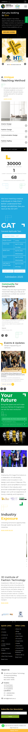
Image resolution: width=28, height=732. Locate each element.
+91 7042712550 (8, 685)
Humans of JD (20, 648)
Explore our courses (10, 149)
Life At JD (4, 638)
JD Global (18, 633)
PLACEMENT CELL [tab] (9, 422)
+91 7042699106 (8, 688)
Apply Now (14, 730)
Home (3, 629)
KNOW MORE (20, 271)
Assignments (19, 641)
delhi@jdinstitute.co (10, 698)
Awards (18, 643)
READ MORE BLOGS (7, 530)
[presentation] (2, 335)
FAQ (3, 641)
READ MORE (6, 384)
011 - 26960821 (8, 693)
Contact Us (5, 635)
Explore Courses (9, 32)
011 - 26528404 (8, 695)
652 (14, 693)
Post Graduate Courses (5, 649)
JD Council (19, 638)
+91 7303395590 (8, 687)
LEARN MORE (8, 99)
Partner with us (20, 654)
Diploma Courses (6, 653)
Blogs (17, 631)
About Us (18, 629)
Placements (19, 645)
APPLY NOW (8, 271)
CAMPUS (4, 1)
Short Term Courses (7, 656)
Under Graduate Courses (5, 644)
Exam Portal (19, 636)
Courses (4, 632)
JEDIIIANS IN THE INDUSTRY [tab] (13, 419)
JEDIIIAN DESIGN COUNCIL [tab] (13, 424)
